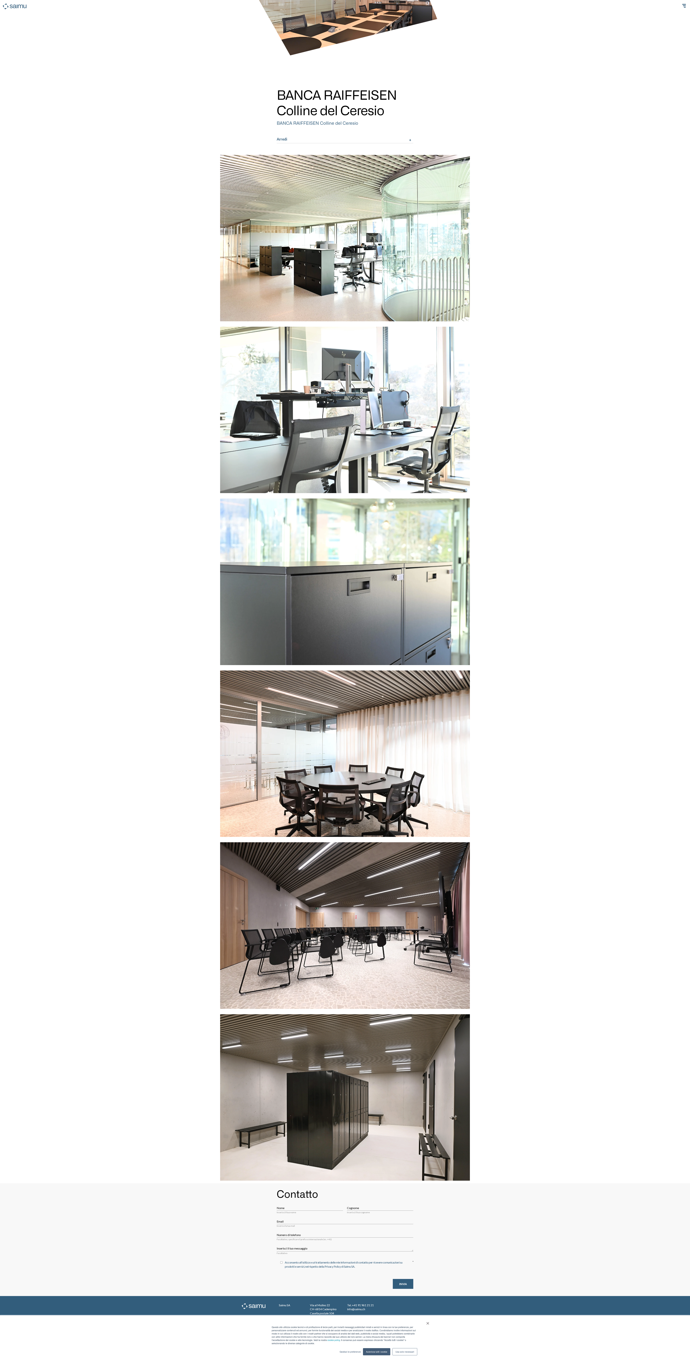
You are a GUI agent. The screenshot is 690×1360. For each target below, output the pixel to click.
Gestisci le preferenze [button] (350, 1351)
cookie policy (333, 1339)
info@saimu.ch (356, 1309)
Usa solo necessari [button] (404, 1351)
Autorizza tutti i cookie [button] (376, 1351)
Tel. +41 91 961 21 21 (360, 1305)
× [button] (428, 1322)
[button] (345, 140)
